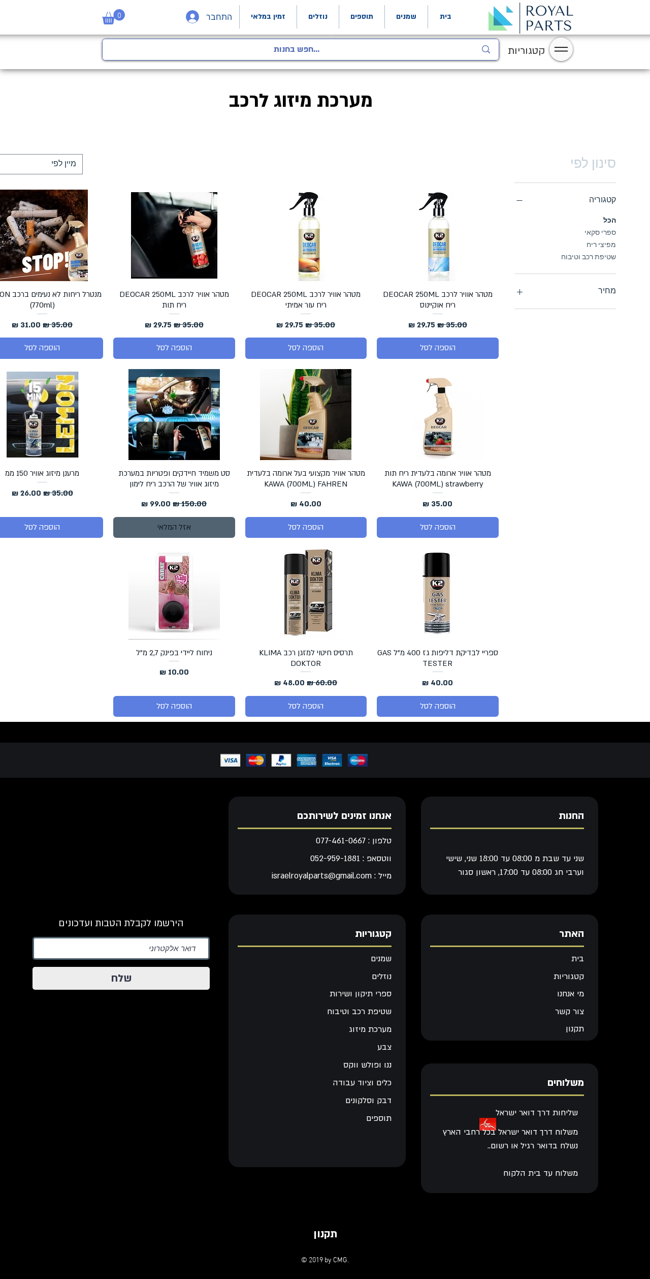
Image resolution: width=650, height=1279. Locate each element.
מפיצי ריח (601, 245)
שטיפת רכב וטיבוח (588, 257)
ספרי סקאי (600, 233)
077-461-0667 (341, 840)
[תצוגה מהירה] (438, 235)
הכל (609, 221)
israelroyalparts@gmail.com (322, 875)
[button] (113, 16)
